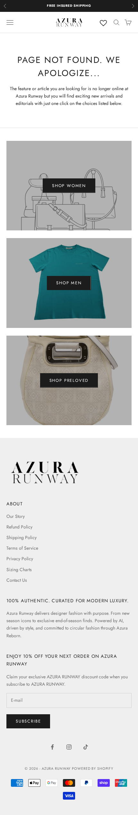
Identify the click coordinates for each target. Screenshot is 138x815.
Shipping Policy (21, 537)
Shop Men (69, 283)
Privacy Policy (19, 558)
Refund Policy (19, 527)
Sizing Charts (19, 569)
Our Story (15, 516)
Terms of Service (22, 548)
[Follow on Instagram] (69, 747)
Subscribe (28, 721)
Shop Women (69, 186)
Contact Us (16, 580)
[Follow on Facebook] (52, 747)
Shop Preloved (69, 380)
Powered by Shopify (92, 768)
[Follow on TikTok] (85, 747)
